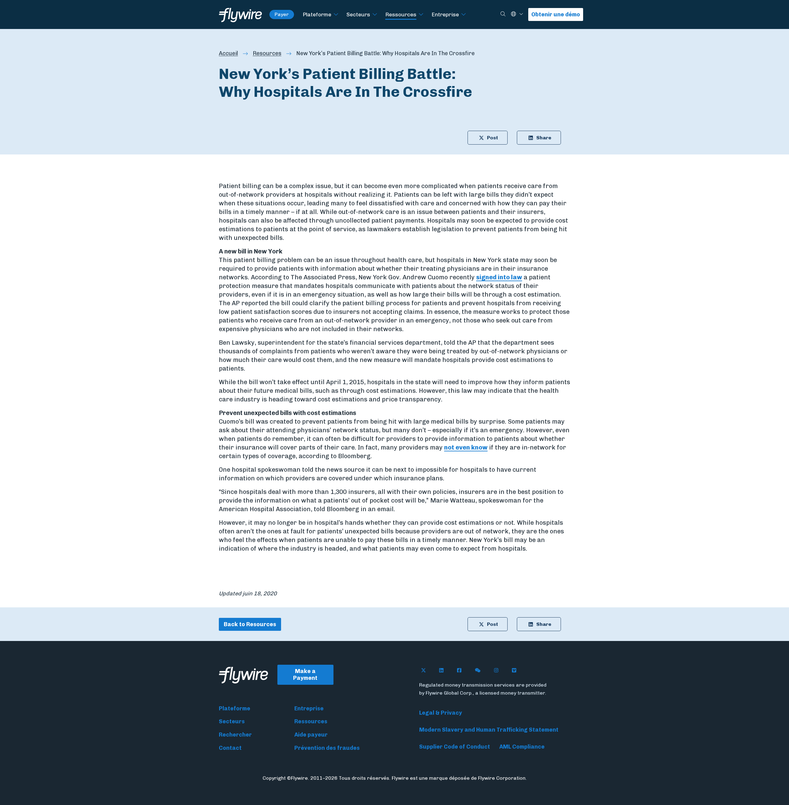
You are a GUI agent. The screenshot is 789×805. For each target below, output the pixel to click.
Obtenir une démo (555, 14)
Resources (267, 53)
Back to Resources (250, 624)
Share (543, 138)
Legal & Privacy (440, 712)
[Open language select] (521, 14)
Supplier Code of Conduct (454, 746)
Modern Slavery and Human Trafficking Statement (488, 729)
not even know (466, 447)
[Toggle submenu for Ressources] (421, 14)
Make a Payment (305, 675)
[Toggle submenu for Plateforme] (336, 14)
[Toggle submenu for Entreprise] (463, 14)
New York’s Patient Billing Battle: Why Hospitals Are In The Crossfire (385, 53)
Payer (282, 14)
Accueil (228, 53)
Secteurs (358, 14)
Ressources (400, 14)
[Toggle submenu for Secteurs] (375, 14)
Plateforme (317, 14)
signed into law (499, 277)
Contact (230, 748)
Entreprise (445, 14)
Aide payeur (311, 734)
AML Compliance (522, 746)
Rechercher (235, 734)
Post (492, 138)
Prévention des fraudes (327, 748)
